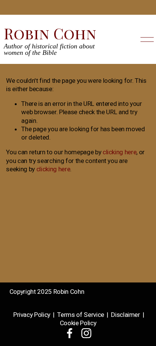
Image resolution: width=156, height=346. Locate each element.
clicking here (120, 152)
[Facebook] (69, 333)
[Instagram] (86, 333)
